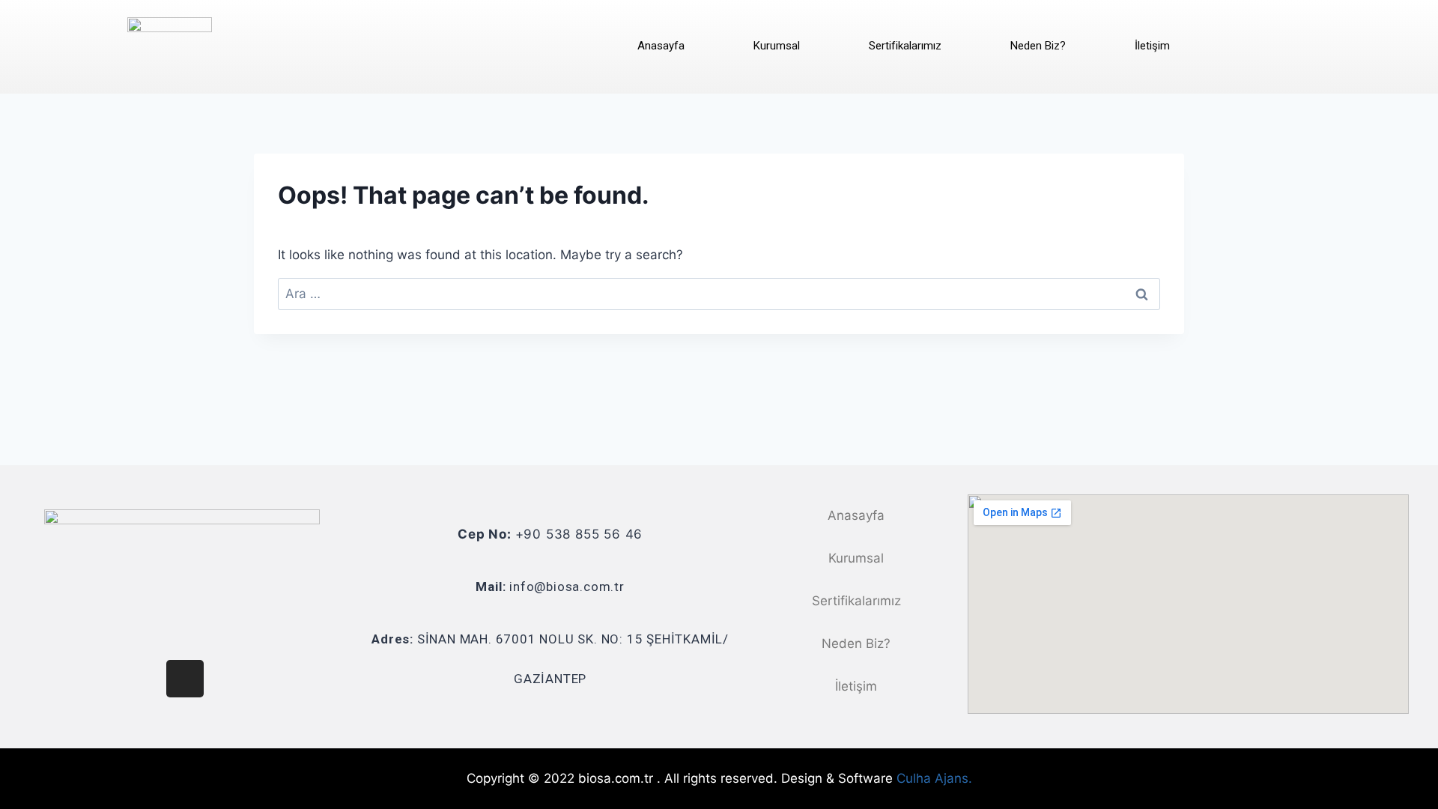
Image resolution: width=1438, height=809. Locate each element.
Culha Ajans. (934, 778)
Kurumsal (776, 45)
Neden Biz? (1038, 45)
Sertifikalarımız (905, 45)
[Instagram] (185, 678)
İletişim (1152, 45)
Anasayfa (661, 45)
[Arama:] (719, 293)
